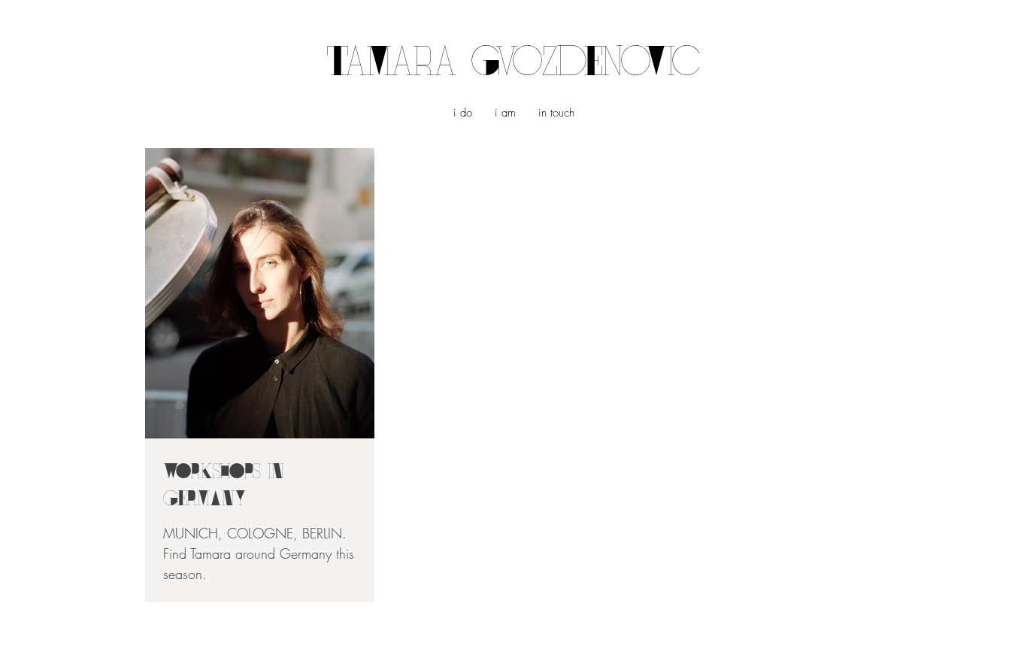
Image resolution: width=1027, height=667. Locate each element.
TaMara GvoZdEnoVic (513, 65)
